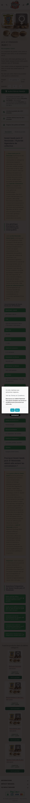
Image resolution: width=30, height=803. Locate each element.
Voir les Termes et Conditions (15, 395)
